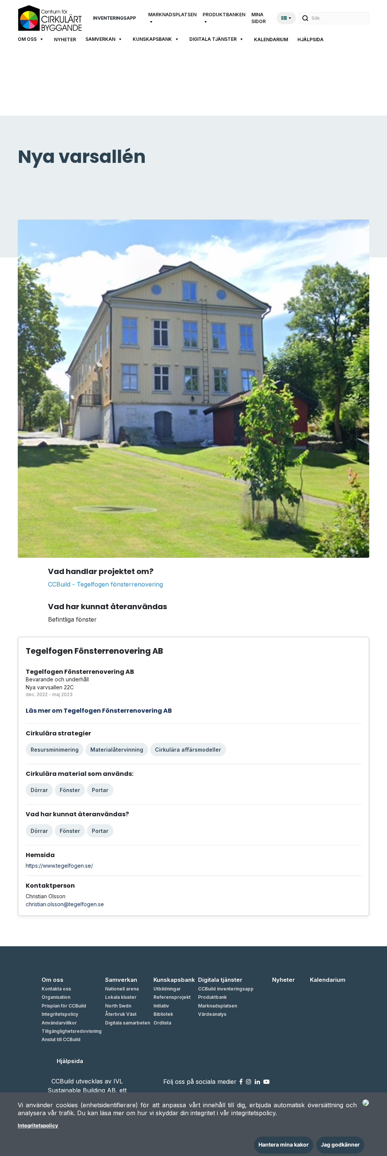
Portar (100, 790)
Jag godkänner (340, 1145)
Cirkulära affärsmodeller (188, 749)
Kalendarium (271, 39)
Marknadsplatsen (172, 14)
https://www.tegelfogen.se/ (59, 865)
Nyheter (65, 39)
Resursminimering (55, 749)
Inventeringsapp (114, 18)
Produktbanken (224, 14)
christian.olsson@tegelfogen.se (65, 904)
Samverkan (100, 39)
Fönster (70, 790)
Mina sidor (258, 18)
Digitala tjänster (213, 39)
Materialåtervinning (116, 749)
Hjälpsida (310, 39)
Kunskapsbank (152, 39)
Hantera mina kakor (284, 1145)
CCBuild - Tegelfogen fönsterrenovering (105, 584)
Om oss (27, 39)
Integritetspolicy (38, 1126)
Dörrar (39, 790)
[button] (172, 18)
